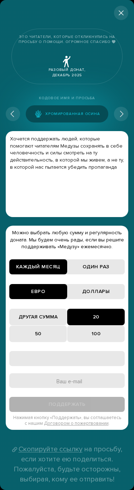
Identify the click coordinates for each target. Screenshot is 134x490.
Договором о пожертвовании (76, 423)
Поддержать (67, 404)
